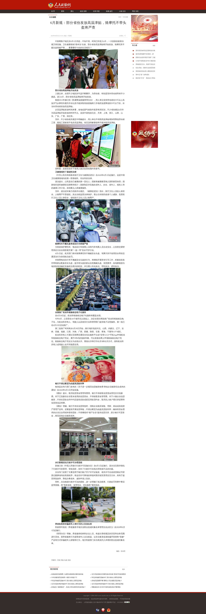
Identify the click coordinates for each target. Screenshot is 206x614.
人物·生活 (122, 11)
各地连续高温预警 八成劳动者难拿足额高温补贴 (67, 574)
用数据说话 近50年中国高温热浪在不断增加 (106, 587)
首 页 (53, 11)
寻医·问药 (135, 11)
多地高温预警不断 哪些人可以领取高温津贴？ (107, 580)
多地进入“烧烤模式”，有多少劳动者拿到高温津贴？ (68, 587)
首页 (119, 17)
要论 (72, 11)
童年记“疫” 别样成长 (142, 74)
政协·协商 (83, 11)
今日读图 (125, 17)
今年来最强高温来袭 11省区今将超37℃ (64, 577)
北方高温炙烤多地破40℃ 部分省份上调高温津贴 (67, 584)
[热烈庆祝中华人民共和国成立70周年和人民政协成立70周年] (144, 41)
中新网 (70, 36)
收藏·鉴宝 (109, 11)
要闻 (62, 11)
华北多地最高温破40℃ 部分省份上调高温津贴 (107, 577)
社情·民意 (96, 11)
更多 (123, 569)
